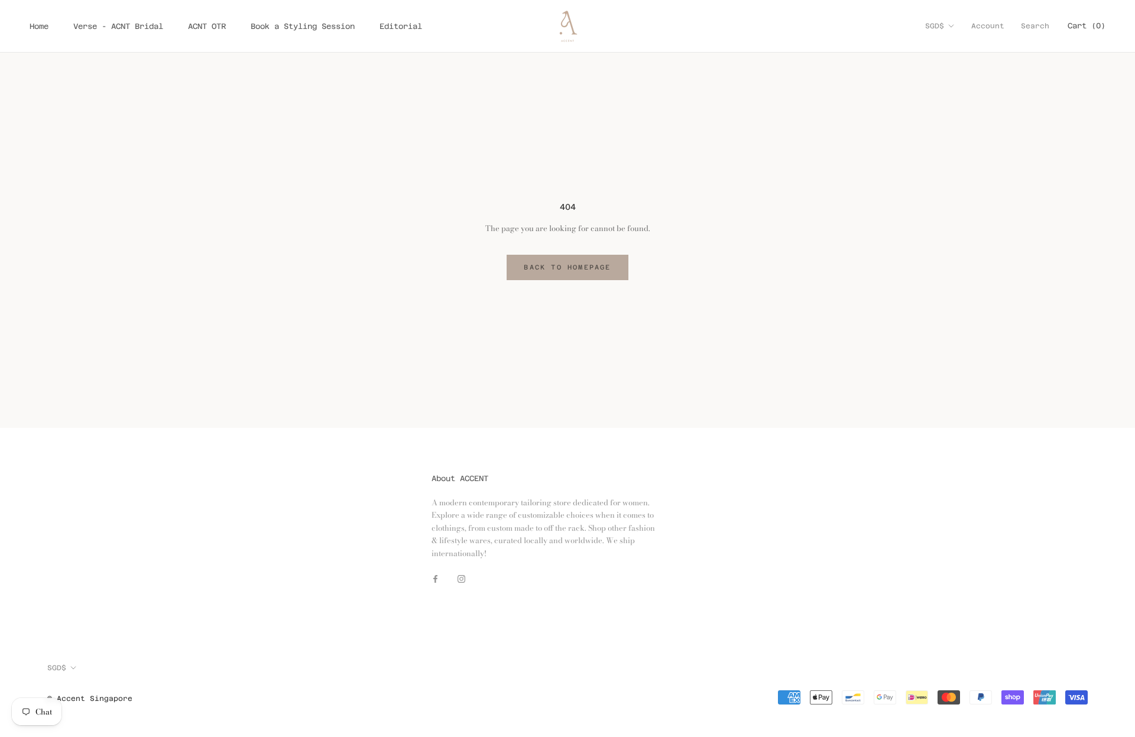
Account (987, 26)
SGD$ (934, 26)
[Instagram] (461, 578)
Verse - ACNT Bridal (118, 26)
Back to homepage (567, 267)
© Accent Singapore (89, 698)
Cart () (1086, 25)
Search (1035, 26)
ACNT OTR (207, 26)
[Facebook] (435, 578)
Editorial (401, 26)
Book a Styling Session (303, 26)
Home (39, 26)
